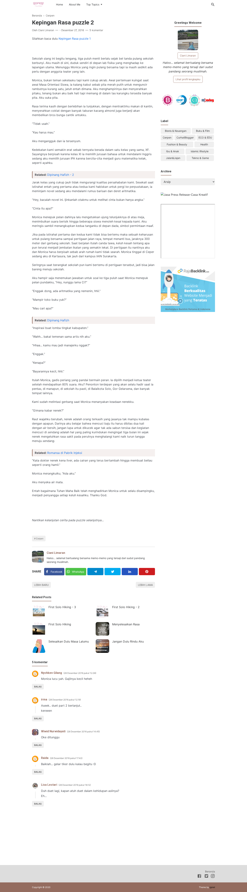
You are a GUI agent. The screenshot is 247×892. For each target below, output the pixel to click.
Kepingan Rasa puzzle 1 (75, 38)
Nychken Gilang (51, 673)
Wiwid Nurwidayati (53, 731)
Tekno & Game (200, 157)
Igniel (212, 887)
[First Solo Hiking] (39, 629)
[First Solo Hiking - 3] (39, 611)
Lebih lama (145, 584)
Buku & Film (203, 130)
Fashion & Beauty (177, 144)
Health (204, 144)
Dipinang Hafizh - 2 (60, 175)
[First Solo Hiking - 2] (102, 611)
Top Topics (92, 4)
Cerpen (39, 538)
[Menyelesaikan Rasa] (102, 629)
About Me (74, 4)
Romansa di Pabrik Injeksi (64, 453)
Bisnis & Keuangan (175, 130)
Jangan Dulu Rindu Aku (128, 641)
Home (59, 4)
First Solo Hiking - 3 (62, 607)
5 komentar (96, 30)
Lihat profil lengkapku (188, 79)
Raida (44, 758)
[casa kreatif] (184, 194)
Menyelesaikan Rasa (126, 624)
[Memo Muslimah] (38, 4)
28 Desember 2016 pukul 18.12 (74, 785)
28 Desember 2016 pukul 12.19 (64, 699)
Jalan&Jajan (173, 157)
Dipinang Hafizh (58, 320)
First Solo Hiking (59, 624)
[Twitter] (113, 571)
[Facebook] (199, 877)
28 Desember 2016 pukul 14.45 (83, 731)
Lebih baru (41, 584)
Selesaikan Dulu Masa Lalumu (68, 641)
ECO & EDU (205, 137)
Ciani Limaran (56, 553)
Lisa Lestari (49, 784)
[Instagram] (212, 877)
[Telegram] (95, 571)
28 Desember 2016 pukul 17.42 (66, 758)
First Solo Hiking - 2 (126, 607)
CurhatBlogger (185, 137)
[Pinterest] (147, 571)
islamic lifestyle (199, 151)
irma (44, 699)
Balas (38, 686)
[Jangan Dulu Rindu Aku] (102, 646)
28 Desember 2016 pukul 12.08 (79, 673)
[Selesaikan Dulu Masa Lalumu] (39, 646)
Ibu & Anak (172, 151)
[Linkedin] (130, 571)
